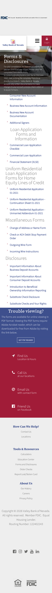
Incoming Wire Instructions (24, 251)
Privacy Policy (25, 498)
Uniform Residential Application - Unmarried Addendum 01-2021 (27, 211)
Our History (26, 488)
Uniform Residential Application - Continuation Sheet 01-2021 (27, 201)
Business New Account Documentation (22, 114)
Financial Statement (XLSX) (24, 162)
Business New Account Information (28, 106)
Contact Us (26, 431)
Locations (26, 436)
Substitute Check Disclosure (25, 297)
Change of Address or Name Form (28, 228)
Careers (26, 493)
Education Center (26, 459)
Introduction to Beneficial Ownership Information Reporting (28, 288)
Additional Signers (19, 123)
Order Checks (26, 469)
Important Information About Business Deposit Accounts (25, 268)
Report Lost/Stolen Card (26, 474)
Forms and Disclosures (26, 464)
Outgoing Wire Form (21, 245)
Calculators (26, 454)
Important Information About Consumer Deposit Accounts (25, 278)
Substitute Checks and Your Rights (28, 304)
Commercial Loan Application (25, 155)
